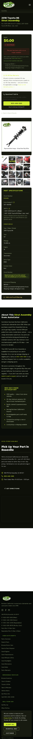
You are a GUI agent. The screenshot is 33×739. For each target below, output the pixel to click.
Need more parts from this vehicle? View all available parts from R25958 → (16, 276)
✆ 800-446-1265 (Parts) (9, 620)
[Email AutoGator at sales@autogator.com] (9, 610)
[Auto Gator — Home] (8, 5)
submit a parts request (8, 376)
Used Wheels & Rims (7, 658)
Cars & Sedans (5, 681)
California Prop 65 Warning (14, 297)
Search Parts (5, 642)
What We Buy (5, 708)
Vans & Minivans (6, 687)
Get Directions (12, 488)
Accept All (10, 724)
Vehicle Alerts (5, 690)
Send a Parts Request (7, 648)
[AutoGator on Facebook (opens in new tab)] (6, 610)
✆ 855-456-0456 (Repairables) (11, 623)
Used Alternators (6, 664)
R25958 (6, 198)
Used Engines (5, 651)
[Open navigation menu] (30, 5)
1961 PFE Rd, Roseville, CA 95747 (10, 614)
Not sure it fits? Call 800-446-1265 (13, 61)
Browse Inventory (6, 678)
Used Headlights (6, 661)
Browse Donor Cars (7, 645)
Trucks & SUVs (5, 684)
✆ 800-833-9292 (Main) (9, 617)
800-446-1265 (16, 103)
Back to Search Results (9, 113)
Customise (10, 733)
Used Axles (4, 667)
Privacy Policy (8, 718)
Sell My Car (4, 705)
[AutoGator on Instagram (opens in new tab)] (2, 610)
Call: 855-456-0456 (7, 697)
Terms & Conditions (7, 738)
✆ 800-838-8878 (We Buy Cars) (11, 625)
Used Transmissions (7, 654)
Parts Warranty (6, 670)
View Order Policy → (17, 58)
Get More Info (5, 694)
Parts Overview (5, 639)
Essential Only (11, 729)
